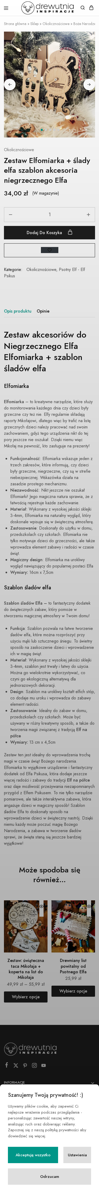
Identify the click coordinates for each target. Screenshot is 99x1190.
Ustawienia (77, 1155)
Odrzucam (49, 1176)
